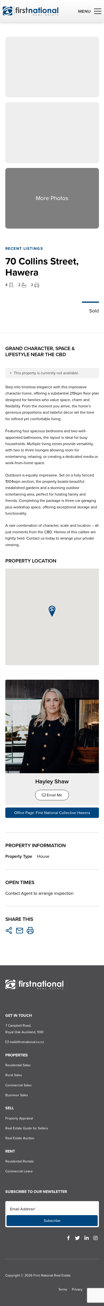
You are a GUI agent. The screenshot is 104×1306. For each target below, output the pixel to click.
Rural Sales (13, 1075)
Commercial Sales (18, 1085)
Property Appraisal (19, 1118)
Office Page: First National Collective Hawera (52, 812)
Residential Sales (18, 1065)
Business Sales (16, 1095)
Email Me (54, 795)
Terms (62, 1289)
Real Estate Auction (19, 1138)
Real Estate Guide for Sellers (26, 1128)
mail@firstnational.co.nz (26, 1042)
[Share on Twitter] (9, 930)
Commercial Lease (19, 1171)
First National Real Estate (52, 1275)
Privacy (77, 1289)
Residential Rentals (19, 1161)
